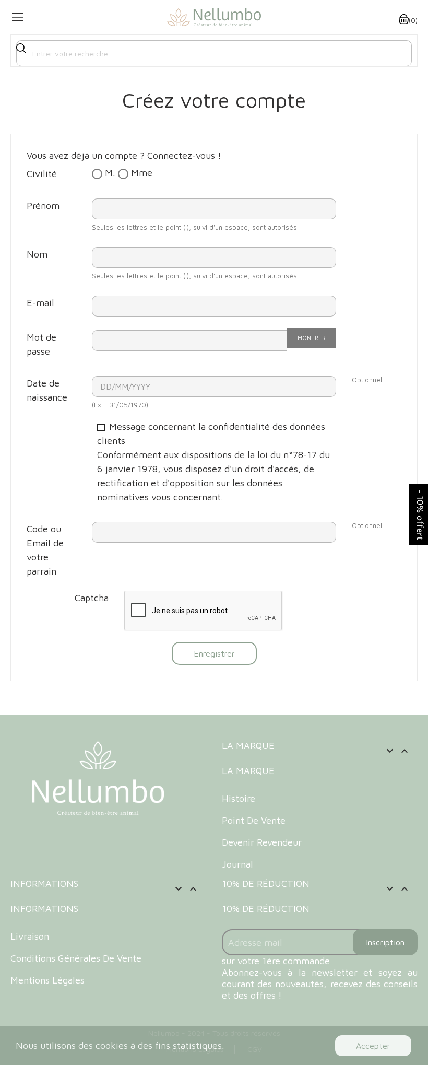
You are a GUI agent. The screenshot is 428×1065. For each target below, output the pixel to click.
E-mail (40, 302)
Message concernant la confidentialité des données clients (213, 461)
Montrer (312, 337)
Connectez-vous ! (184, 155)
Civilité (42, 173)
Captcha (92, 597)
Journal (237, 864)
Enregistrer (214, 653)
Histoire (238, 798)
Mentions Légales (47, 980)
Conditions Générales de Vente (75, 958)
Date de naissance (47, 390)
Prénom (43, 205)
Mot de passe (41, 344)
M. (108, 172)
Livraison (29, 936)
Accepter (373, 1045)
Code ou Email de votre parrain (45, 550)
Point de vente (254, 820)
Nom (37, 254)
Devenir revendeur (262, 842)
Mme (140, 172)
